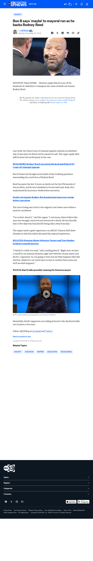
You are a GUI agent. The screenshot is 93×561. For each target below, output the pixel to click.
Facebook (36, 331)
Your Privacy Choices (20, 510)
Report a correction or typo (22, 336)
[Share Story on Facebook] (52, 33)
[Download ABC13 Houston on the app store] (71, 502)
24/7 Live (32, 4)
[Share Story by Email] (73, 33)
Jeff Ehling (24, 30)
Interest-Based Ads (79, 510)
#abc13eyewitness (48, 100)
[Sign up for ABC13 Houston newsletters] (22, 502)
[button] (4, 4)
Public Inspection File (10, 512)
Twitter (48, 331)
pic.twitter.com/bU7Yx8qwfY (65, 100)
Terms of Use (67, 510)
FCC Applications (23, 512)
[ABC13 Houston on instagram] (17, 502)
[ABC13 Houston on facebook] (6, 502)
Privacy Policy (8, 510)
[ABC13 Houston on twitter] (11, 502)
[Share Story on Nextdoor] (68, 33)
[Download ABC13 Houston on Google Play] (83, 502)
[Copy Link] (78, 33)
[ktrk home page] (9, 468)
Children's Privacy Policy (35, 510)
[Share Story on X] (57, 33)
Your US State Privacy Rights (53, 510)
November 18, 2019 (60, 102)
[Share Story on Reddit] (63, 33)
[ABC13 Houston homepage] (17, 4)
